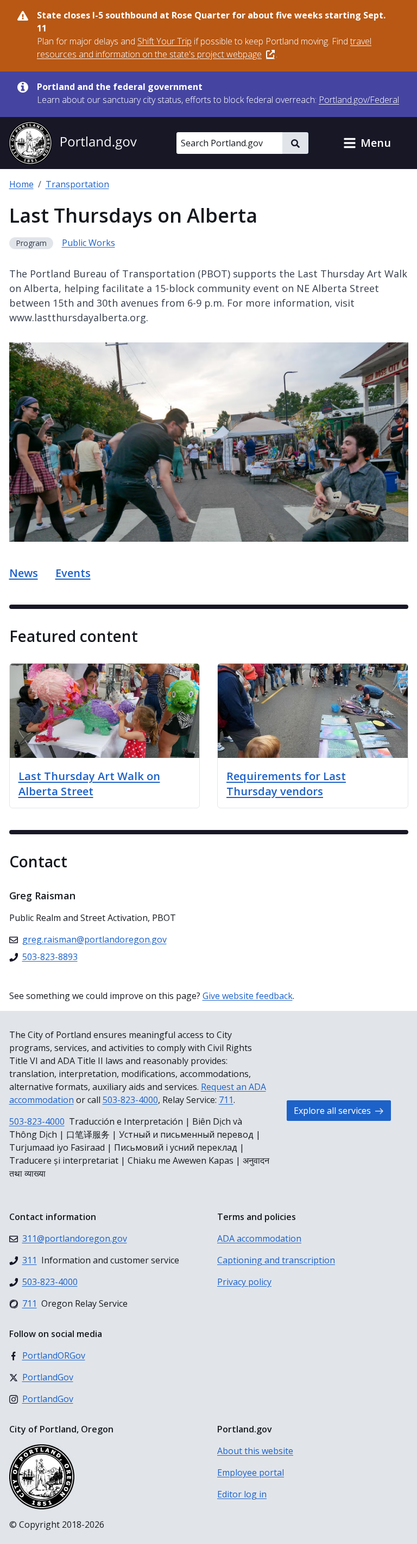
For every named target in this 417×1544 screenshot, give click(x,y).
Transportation (77, 184)
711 (226, 1100)
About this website (255, 1451)
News (23, 573)
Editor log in (242, 1494)
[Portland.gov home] (73, 143)
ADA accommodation (259, 1238)
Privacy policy (244, 1282)
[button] (367, 143)
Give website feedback (248, 996)
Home (21, 184)
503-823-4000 (130, 1100)
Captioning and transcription (276, 1260)
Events (73, 573)
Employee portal (250, 1472)
